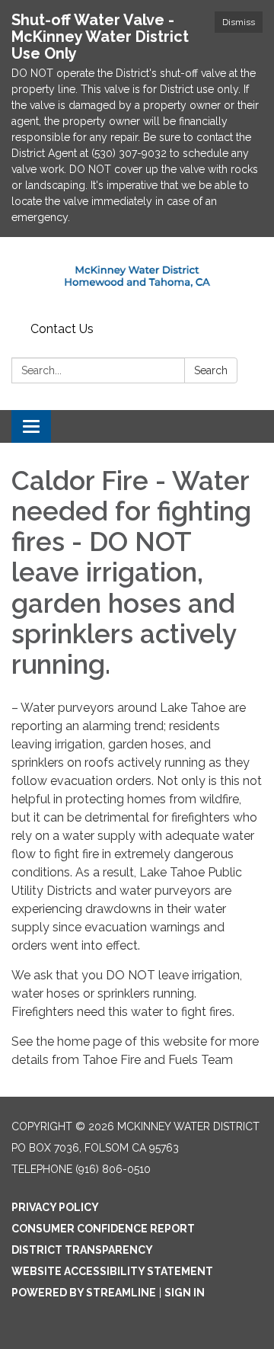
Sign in (184, 1293)
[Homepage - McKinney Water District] (137, 276)
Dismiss (238, 22)
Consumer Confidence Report (103, 1228)
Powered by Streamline (83, 1293)
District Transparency (82, 1250)
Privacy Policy (55, 1207)
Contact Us (62, 329)
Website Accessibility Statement (112, 1271)
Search (211, 370)
